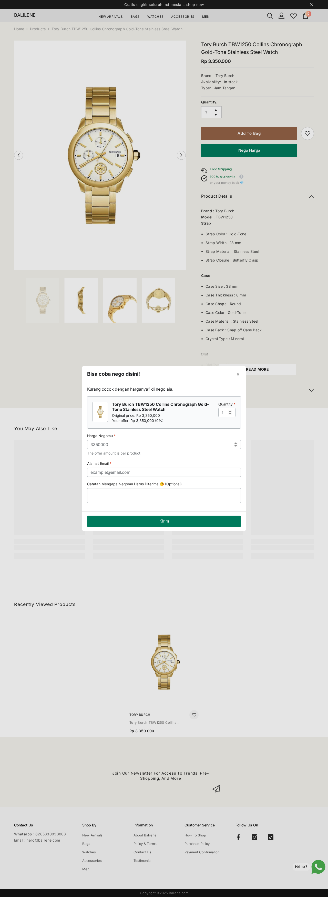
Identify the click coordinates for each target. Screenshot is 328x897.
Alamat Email (99, 463)
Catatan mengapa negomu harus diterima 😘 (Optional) (134, 484)
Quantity (226, 404)
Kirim (164, 521)
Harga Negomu (101, 435)
